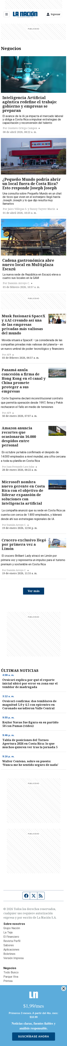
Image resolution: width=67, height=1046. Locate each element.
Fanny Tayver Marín (42, 209)
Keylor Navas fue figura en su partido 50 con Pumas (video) (30, 724)
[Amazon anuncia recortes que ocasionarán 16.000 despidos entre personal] (57, 431)
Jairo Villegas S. (17, 209)
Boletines (9, 954)
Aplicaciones (11, 949)
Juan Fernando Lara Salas (20, 466)
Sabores (8, 945)
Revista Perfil (11, 941)
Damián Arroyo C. (19, 283)
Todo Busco (11, 972)
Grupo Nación (11, 928)
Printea (8, 981)
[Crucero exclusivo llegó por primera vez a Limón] (57, 543)
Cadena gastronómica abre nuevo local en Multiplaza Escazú (28, 264)
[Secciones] (7, 14)
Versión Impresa (13, 958)
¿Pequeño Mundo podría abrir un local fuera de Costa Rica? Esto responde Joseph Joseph (31, 183)
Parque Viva (10, 976)
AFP (9, 354)
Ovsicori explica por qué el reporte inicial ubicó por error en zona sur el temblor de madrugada (30, 683)
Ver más (33, 591)
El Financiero (11, 936)
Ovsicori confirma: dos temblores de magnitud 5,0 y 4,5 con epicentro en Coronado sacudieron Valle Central (29, 704)
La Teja (8, 932)
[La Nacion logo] (25, 14)
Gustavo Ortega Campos (22, 128)
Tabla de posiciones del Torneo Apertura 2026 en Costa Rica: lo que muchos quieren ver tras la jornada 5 (30, 743)
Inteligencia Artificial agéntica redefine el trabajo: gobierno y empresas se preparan (29, 104)
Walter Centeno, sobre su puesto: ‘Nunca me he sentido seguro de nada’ (30, 763)
